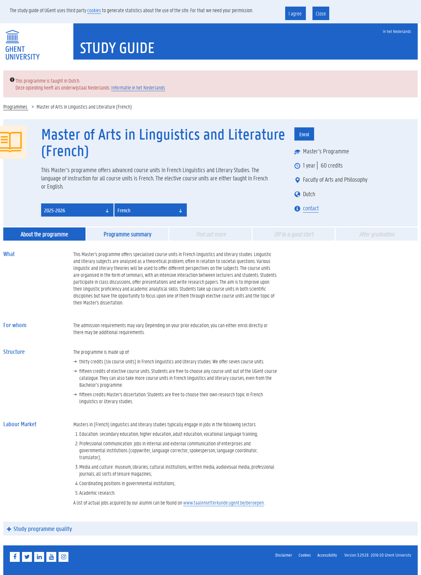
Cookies (305, 555)
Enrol (304, 134)
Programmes (15, 106)
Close (321, 13)
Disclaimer (283, 555)
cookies (94, 10)
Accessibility (327, 555)
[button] (77, 210)
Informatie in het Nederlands (138, 87)
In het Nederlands (397, 31)
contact (311, 208)
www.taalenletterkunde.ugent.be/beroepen (223, 502)
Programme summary (127, 234)
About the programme (44, 234)
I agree (295, 13)
